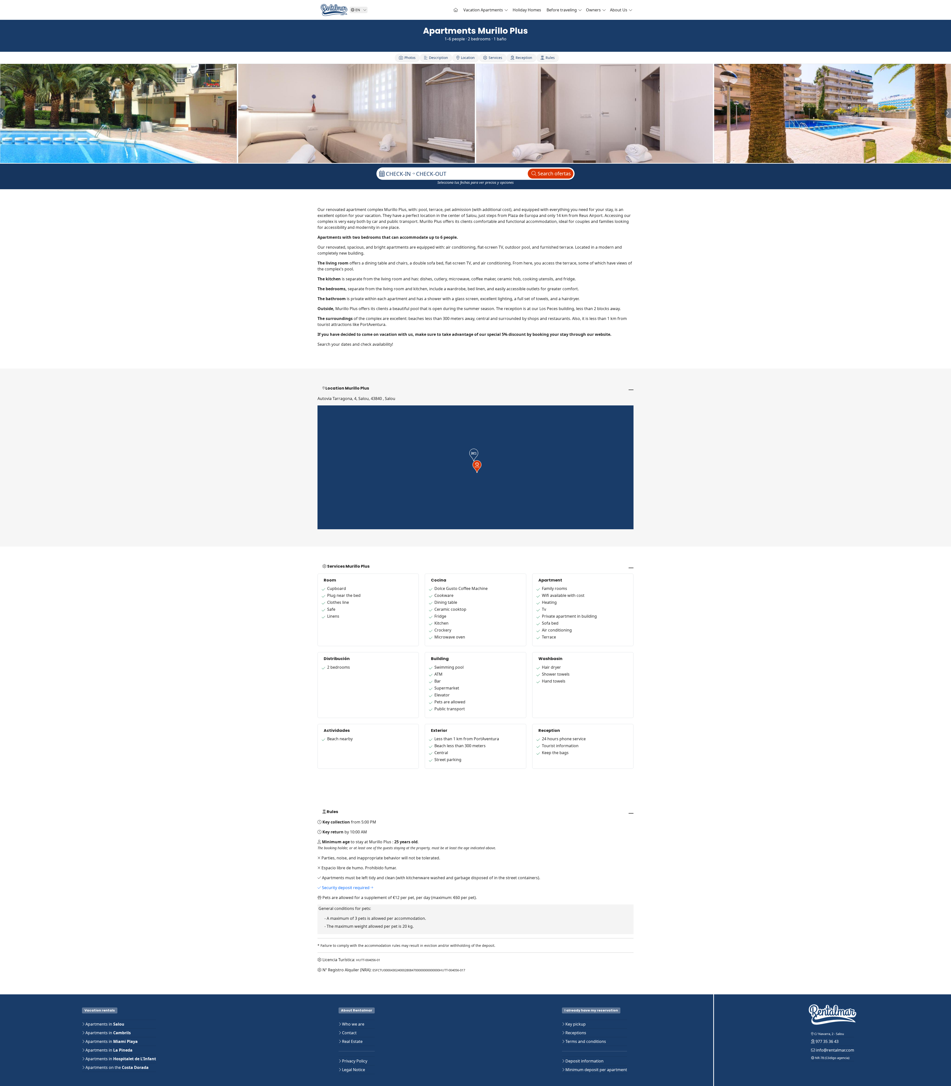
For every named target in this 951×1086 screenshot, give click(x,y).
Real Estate (352, 1041)
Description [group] (438, 57)
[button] (473, 455)
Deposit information (584, 1061)
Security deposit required (345, 887)
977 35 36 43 (827, 1041)
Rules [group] (550, 57)
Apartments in (104, 1024)
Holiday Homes (527, 10)
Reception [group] (524, 57)
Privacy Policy (354, 1061)
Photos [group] (410, 57)
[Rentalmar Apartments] (455, 10)
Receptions (575, 1032)
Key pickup (575, 1024)
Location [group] (468, 57)
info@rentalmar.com (834, 1050)
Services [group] (495, 57)
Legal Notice (353, 1069)
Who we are (352, 1024)
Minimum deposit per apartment (595, 1069)
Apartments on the (116, 1067)
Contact (349, 1032)
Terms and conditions (585, 1041)
